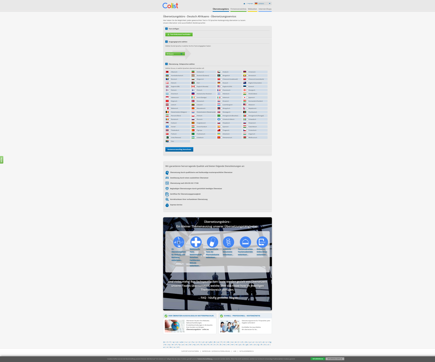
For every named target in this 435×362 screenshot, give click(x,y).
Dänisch (173, 83)
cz (189, 342)
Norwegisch (226, 112)
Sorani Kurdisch (202, 127)
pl (203, 342)
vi (167, 347)
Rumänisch (174, 119)
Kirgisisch (174, 101)
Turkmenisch (201, 134)
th (261, 344)
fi (221, 342)
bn (190, 344)
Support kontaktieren (190, 351)
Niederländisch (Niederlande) (206, 112)
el (260, 342)
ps (240, 344)
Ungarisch (252, 134)
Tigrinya (199, 130)
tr (238, 342)
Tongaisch (226, 130)
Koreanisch (200, 101)
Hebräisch (226, 94)
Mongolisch (226, 108)
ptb (210, 342)
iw (172, 344)
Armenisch (252, 72)
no (232, 342)
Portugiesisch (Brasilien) (230, 116)
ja (250, 342)
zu (174, 347)
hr (200, 342)
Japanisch (252, 97)
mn (232, 344)
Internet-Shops (265, 9)
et (198, 344)
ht (208, 344)
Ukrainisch (226, 134)
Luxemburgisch (227, 105)
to (265, 344)
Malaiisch (252, 105)
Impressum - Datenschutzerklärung (216, 351)
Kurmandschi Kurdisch (256, 101)
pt (206, 342)
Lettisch (173, 105)
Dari (198, 83)
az (183, 344)
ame (181, 342)
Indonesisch (175, 97)
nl (224, 342)
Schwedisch (252, 119)
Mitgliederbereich (246, 351)
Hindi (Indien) (253, 94)
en (177, 342)
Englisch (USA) (227, 86)
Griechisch (174, 94)
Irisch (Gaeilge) (202, 97)
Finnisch (199, 90)
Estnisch (251, 86)
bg (270, 342)
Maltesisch (174, 108)
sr (267, 342)
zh (242, 342)
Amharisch (200, 72)
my (194, 344)
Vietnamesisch (227, 137)
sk (235, 342)
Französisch (226, 90)
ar (253, 342)
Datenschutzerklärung (204, 359)
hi (211, 344)
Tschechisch (252, 130)
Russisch (199, 119)
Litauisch (200, 105)
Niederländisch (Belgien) (179, 112)
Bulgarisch (200, 79)
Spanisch (225, 127)
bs (165, 344)
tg (258, 344)
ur (268, 344)
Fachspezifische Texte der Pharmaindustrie (212, 252)
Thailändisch (175, 130)
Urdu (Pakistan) (176, 137)
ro (256, 342)
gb (247, 344)
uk (263, 342)
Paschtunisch (253, 112)
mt (228, 344)
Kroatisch (226, 101)
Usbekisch (200, 137)
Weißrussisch (253, 137)
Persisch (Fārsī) (176, 116)
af (176, 344)
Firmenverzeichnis (238, 9)
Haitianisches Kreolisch (204, 94)
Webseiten (252, 9)
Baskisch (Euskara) (203, 75)
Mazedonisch (201, 108)
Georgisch (252, 90)
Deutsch (225, 83)
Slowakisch (226, 123)
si (196, 342)
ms (224, 344)
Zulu (172, 141)
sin (251, 344)
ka (205, 344)
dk (214, 342)
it (167, 342)
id (178, 347)
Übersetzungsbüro (221, 9)
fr (170, 342)
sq (169, 344)
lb (220, 344)
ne (236, 344)
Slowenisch (252, 123)
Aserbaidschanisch (177, 75)
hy (179, 344)
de (164, 342)
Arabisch (225, 72)
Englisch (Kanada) (202, 86)
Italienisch (226, 97)
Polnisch (199, 116)
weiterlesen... (177, 260)
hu (193, 342)
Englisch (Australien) (255, 83)
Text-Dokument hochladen (180, 34)
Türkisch (173, 134)
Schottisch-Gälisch (228, 119)
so (255, 344)
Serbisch (174, 123)
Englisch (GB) (175, 86)
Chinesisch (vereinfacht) (256, 79)
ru (186, 342)
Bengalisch (226, 75)
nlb (228, 342)
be (171, 347)
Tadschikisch (253, 127)
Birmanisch (252, 75)
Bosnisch (174, 79)
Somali (173, 127)
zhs (246, 342)
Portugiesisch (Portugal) (256, 116)
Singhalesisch (201, 123)
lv (214, 344)
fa (243, 344)
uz (164, 347)
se (218, 342)
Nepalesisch (252, 108)
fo (201, 344)
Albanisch (174, 72)
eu (187, 344)
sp (174, 342)
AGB (234, 351)
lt (217, 344)
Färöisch (173, 90)
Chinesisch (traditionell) (230, 79)
